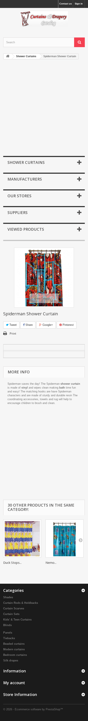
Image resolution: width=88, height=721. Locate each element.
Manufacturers (24, 179)
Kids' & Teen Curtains (17, 619)
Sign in (79, 3)
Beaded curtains (14, 643)
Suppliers (17, 212)
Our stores (19, 195)
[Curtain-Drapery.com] (44, 19)
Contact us (65, 3)
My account (14, 682)
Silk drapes (10, 660)
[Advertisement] (44, 108)
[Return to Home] (8, 56)
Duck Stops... (12, 562)
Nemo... (50, 562)
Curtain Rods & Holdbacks (20, 602)
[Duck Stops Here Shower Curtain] (22, 538)
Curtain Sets (11, 614)
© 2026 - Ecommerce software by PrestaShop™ (33, 709)
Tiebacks (9, 638)
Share (29, 324)
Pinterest (68, 324)
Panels (7, 632)
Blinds (7, 625)
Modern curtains (14, 649)
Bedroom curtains (15, 655)
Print (13, 333)
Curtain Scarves (13, 608)
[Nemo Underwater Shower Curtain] (64, 538)
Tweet (13, 324)
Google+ (47, 324)
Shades (8, 597)
